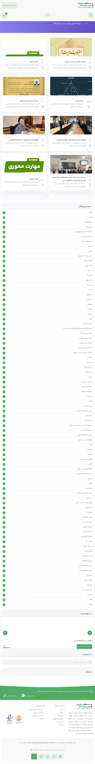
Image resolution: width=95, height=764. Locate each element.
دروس (90, 377)
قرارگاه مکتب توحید (86, 459)
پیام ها (90, 309)
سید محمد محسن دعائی (36, 709)
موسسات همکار (87, 556)
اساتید (90, 251)
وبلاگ (61, 713)
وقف (90, 599)
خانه (86, 23)
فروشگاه (60, 716)
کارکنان (90, 464)
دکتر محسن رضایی (86, 382)
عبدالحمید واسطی (38, 713)
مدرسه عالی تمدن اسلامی (84, 493)
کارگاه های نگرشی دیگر (85, 469)
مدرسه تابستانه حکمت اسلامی (29, 101)
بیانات (90, 290)
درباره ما (60, 725)
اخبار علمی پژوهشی (86, 236)
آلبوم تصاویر (88, 222)
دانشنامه (89, 362)
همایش (89, 595)
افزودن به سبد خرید (84, 646)
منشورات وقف (87, 546)
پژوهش (89, 304)
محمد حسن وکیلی (37, 716)
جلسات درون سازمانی (85, 343)
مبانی (90, 483)
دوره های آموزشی (86, 386)
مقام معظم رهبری (86, 536)
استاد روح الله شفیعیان (85, 256)
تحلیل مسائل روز (87, 324)
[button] (5, 632)
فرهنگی (89, 449)
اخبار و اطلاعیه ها (87, 241)
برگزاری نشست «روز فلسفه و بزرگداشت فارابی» (71, 140)
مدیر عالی (89, 498)
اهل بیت (89, 275)
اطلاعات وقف (88, 261)
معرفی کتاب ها (87, 522)
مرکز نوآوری (88, 507)
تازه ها (90, 314)
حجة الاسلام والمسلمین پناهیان (82, 353)
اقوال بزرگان (88, 265)
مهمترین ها (88, 551)
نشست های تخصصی (85, 565)
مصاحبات (89, 512)
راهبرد (90, 401)
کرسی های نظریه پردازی (85, 473)
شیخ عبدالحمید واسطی (85, 435)
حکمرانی (89, 357)
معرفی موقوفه (87, 527)
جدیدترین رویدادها (86, 333)
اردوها (90, 246)
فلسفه (90, 454)
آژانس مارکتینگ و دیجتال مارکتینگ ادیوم (41, 750)
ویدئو (90, 604)
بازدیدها (89, 285)
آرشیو (90, 212)
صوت (90, 444)
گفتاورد (90, 478)
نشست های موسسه (85, 570)
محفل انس (88, 488)
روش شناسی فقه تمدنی (84, 411)
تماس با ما (60, 722)
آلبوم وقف (89, 227)
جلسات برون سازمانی (86, 338)
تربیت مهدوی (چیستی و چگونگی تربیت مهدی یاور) (76, 640)
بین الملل (89, 294)
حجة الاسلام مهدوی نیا (85, 348)
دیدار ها (89, 396)
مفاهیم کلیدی (87, 532)
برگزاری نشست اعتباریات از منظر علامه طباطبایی (24, 140)
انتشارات (89, 270)
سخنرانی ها (88, 420)
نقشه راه (89, 575)
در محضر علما (88, 367)
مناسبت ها (89, 541)
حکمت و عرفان (33, 62)
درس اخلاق (88, 372)
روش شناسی (88, 406)
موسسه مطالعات (86, 561)
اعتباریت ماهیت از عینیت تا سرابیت (75, 62)
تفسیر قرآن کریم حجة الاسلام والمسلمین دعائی (77, 328)
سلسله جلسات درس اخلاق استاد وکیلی (80, 425)
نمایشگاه (89, 585)
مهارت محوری (34, 179)
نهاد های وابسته (87, 590)
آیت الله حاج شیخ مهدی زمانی (83, 232)
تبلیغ (90, 319)
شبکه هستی (79, 101)
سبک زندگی (88, 415)
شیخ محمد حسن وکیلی (85, 440)
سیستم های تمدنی (86, 430)
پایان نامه (89, 299)
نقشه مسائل (88, 580)
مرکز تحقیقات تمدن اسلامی (83, 503)
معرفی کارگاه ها (87, 517)
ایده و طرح (89, 280)
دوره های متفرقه (87, 391)
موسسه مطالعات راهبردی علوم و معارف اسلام (40, 743)
